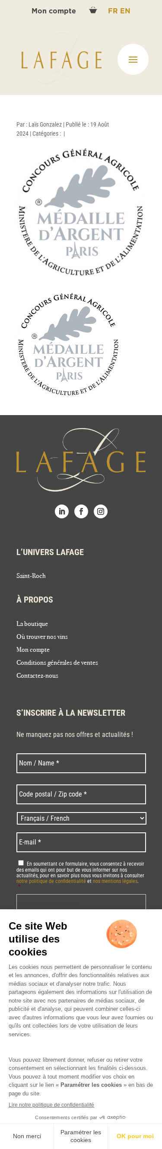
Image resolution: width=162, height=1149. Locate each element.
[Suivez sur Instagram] (101, 511)
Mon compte (55, 11)
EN (125, 11)
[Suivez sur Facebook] (81, 511)
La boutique (32, 624)
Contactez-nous (37, 676)
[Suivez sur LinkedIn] (62, 511)
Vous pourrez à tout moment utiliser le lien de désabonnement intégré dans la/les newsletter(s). (78, 902)
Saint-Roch (31, 576)
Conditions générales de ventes (57, 663)
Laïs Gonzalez (45, 124)
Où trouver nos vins (42, 637)
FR (114, 11)
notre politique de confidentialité (51, 881)
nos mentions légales (115, 881)
